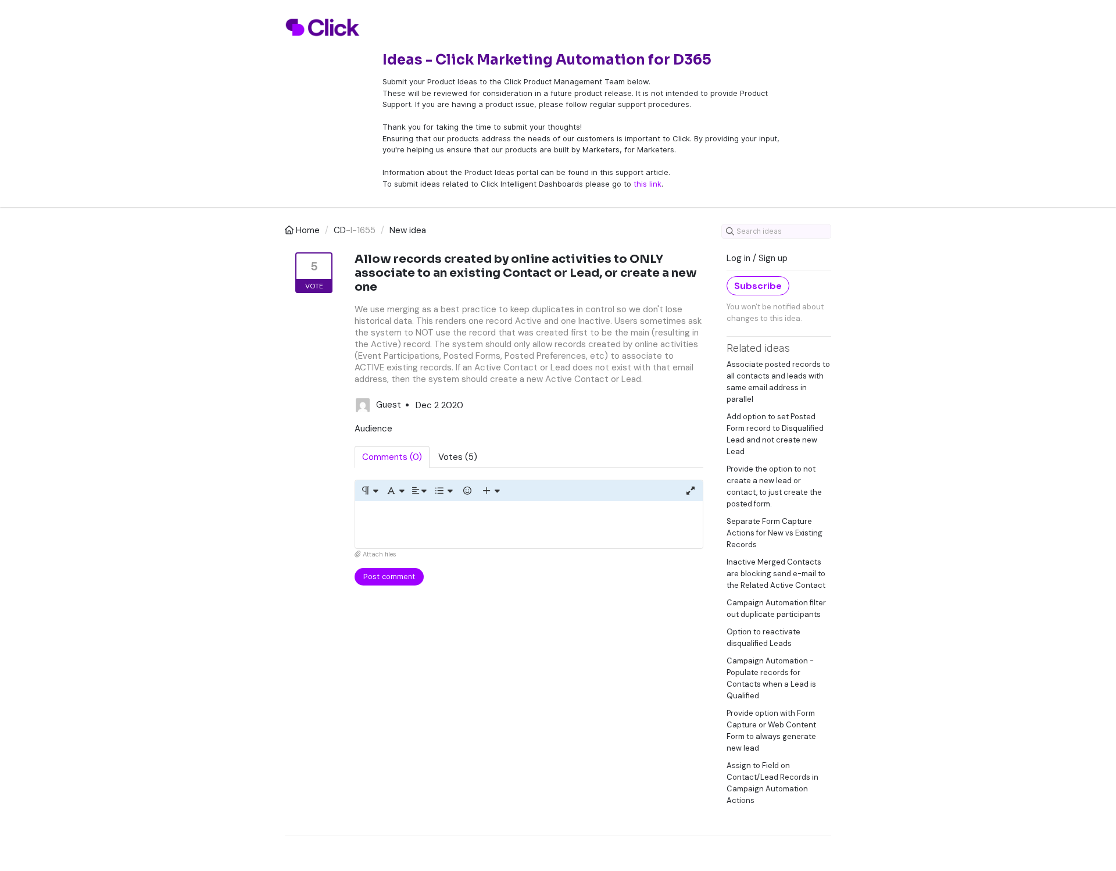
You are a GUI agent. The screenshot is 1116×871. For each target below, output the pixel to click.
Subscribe (758, 286)
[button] (369, 491)
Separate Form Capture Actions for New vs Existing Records (774, 532)
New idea (407, 230)
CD (340, 230)
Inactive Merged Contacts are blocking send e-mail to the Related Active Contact (776, 573)
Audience (373, 428)
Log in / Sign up (757, 258)
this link (647, 183)
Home (308, 230)
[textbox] (528, 525)
